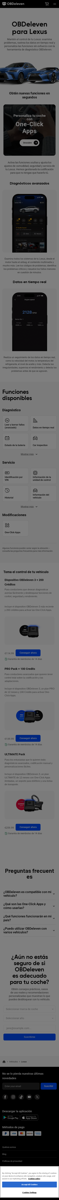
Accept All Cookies (29, 1184)
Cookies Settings (29, 1192)
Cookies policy (34, 1179)
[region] (29, 1182)
